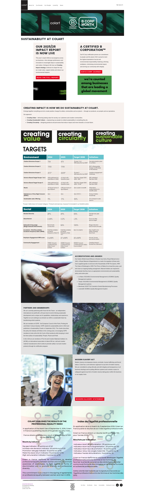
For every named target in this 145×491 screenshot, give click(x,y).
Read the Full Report (48, 77)
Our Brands (89, 485)
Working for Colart (110, 485)
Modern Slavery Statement (89, 399)
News (95, 485)
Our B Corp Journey (91, 72)
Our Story (83, 485)
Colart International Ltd (27, 484)
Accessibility (101, 485)
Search (120, 5)
